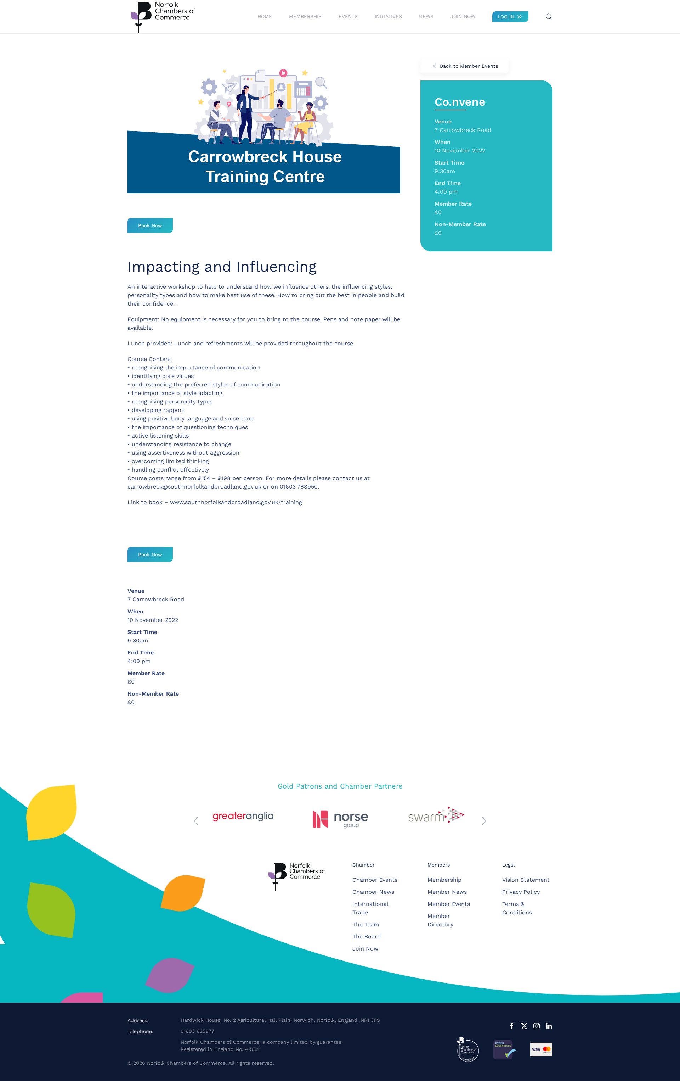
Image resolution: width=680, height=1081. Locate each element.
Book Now (150, 225)
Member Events (448, 904)
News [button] (426, 16)
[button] (548, 16)
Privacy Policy (521, 891)
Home (264, 16)
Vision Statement (526, 879)
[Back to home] (163, 16)
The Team (365, 924)
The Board (366, 936)
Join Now (462, 16)
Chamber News (373, 891)
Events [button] (348, 16)
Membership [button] (305, 16)
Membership (444, 879)
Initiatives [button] (388, 16)
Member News (447, 891)
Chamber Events (374, 879)
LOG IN (506, 16)
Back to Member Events (469, 66)
